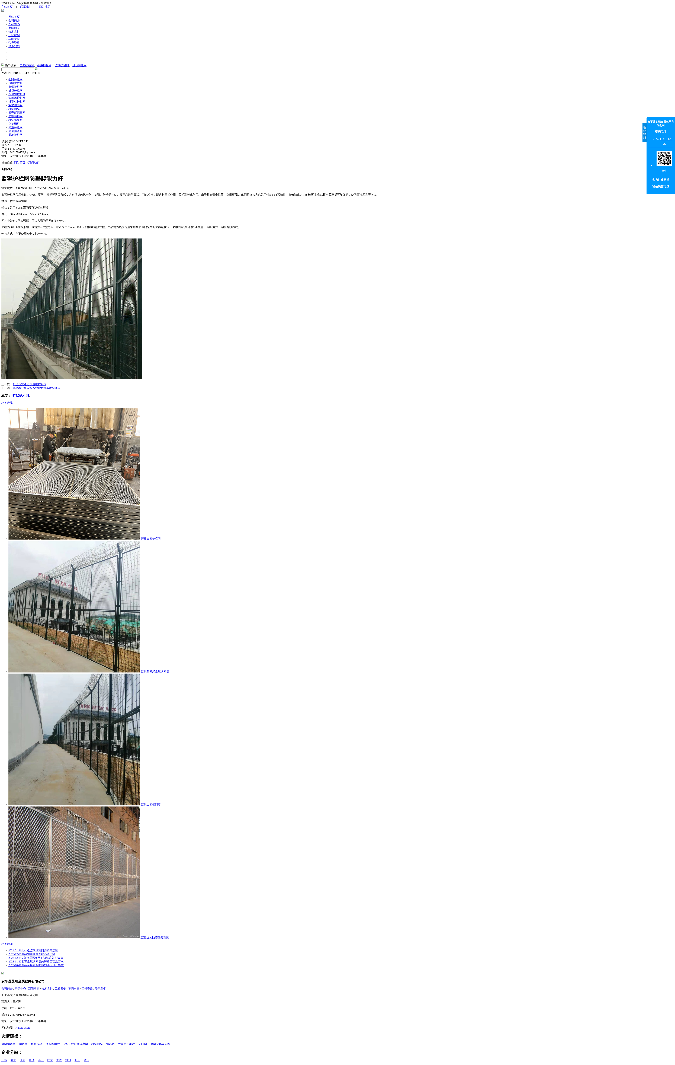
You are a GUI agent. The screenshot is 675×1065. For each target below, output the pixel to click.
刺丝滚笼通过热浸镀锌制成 (29, 384)
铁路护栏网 (44, 65)
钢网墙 (23, 1043)
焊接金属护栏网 (150, 538)
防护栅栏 (14, 123)
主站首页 (7, 6)
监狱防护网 (15, 116)
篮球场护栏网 (16, 97)
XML (27, 1027)
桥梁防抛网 (15, 105)
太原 (59, 1060)
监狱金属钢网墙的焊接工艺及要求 (36, 961)
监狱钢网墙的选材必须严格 (31, 954)
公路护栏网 (27, 65)
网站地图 (44, 6)
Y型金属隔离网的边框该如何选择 (35, 957)
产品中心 (14, 24)
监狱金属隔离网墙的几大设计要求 (36, 965)
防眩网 (143, 1043)
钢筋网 (110, 1043)
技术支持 (14, 31)
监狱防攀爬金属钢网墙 (154, 671)
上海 (4, 1060)
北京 (77, 1060)
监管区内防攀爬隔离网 (154, 937)
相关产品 (7, 402)
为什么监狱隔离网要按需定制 (33, 950)
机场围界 (14, 108)
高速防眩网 (15, 131)
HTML (19, 1027)
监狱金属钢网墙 (150, 804)
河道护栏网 (15, 127)
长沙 (31, 1060)
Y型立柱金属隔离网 (75, 1043)
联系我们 (25, 6)
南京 (41, 1060)
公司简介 (14, 20)
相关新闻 (7, 943)
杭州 (68, 1060)
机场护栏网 (79, 65)
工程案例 (14, 35)
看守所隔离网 (16, 112)
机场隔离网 (15, 120)
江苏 (22, 1060)
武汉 (86, 1060)
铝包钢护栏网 (16, 94)
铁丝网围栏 (53, 1043)
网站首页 (14, 16)
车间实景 (14, 38)
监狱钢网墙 (8, 1043)
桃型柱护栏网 (16, 101)
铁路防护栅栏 (126, 1043)
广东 (50, 1060)
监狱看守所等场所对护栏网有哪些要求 (36, 388)
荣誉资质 (14, 42)
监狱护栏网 (62, 65)
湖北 (13, 1060)
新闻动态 (14, 27)
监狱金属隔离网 (160, 1043)
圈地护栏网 (15, 134)
